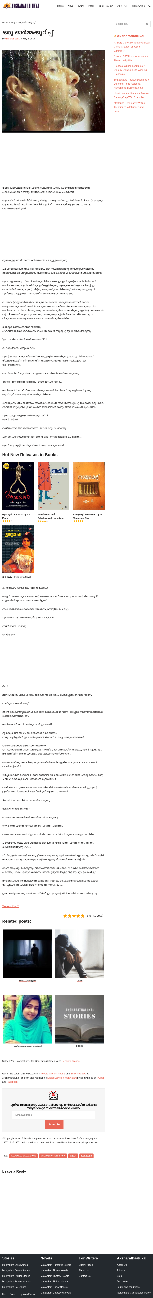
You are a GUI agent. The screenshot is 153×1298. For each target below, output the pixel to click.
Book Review (105, 6)
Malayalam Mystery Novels (54, 1276)
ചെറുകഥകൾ (86, 1156)
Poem (91, 6)
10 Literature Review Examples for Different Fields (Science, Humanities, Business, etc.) (132, 83)
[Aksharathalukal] (21, 6)
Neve (5, 1294)
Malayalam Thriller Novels (54, 1281)
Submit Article (86, 1265)
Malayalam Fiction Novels (54, 1270)
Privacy (121, 1270)
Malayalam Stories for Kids (16, 1281)
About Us (84, 1270)
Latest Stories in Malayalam (62, 1078)
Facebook (12, 1082)
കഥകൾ (73, 1156)
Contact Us (85, 1276)
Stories (53, 1073)
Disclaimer (122, 1281)
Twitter (100, 1078)
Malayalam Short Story (53, 1156)
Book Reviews (78, 1073)
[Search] (147, 24)
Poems (61, 1073)
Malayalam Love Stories (15, 1265)
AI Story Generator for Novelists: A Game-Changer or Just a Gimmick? (132, 46)
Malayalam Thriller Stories (16, 1276)
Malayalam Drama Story (23, 1156)
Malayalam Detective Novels (55, 1292)
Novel (71, 6)
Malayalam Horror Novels (54, 1287)
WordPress (29, 1294)
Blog (119, 1276)
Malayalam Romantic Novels (55, 1265)
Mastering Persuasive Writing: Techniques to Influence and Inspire (130, 107)
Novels (44, 1073)
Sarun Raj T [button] (10, 906)
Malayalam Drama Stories (16, 1270)
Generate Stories (70, 1061)
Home (60, 6)
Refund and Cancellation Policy (134, 1292)
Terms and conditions (128, 1287)
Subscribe (54, 1124)
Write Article (138, 6)
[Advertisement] (53, 164)
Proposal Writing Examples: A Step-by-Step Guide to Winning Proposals (130, 70)
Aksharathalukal (12, 39)
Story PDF (122, 6)
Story (81, 6)
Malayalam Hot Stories (14, 1287)
